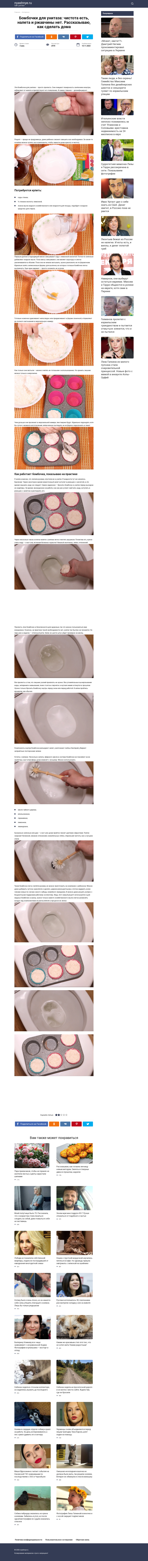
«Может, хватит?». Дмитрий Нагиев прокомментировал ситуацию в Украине (113, 45)
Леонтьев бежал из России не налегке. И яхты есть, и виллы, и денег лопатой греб (117, 244)
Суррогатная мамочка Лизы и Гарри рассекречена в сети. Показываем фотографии (117, 169)
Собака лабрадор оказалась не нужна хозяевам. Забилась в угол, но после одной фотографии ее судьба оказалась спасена (32, 1517)
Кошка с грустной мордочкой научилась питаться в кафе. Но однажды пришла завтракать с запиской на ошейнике (74, 1260)
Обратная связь (82, 1540)
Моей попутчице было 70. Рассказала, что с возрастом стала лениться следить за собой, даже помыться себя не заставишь (32, 1217)
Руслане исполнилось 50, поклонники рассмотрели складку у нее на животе (73, 1301)
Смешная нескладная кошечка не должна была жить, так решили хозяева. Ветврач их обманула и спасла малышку (74, 1474)
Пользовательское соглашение (59, 1540)
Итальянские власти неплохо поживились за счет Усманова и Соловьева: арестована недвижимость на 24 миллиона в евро (115, 126)
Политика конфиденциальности (28, 1540)
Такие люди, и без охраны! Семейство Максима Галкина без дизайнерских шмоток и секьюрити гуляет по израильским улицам (116, 86)
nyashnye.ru (23, 3)
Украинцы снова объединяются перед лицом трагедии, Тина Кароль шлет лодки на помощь (73, 1432)
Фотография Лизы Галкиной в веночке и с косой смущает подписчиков (74, 1514)
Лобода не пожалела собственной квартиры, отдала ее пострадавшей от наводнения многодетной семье (31, 1260)
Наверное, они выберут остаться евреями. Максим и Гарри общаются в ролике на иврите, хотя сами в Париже (117, 285)
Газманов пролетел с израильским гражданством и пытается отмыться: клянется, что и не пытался (116, 325)
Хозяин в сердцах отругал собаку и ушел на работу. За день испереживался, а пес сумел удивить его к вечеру (32, 1432)
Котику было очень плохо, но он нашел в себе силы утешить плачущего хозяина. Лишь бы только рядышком (32, 1303)
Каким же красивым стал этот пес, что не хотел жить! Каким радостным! (73, 1343)
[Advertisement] (54, 68)
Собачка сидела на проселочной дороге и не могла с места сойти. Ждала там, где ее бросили (74, 1389)
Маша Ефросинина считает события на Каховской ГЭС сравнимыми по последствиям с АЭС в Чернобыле (31, 1474)
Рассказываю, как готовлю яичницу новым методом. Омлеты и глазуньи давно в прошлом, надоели (72, 1169)
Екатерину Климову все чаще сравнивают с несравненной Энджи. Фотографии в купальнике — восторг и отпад (31, 1346)
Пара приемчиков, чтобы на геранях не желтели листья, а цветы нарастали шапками (31, 1174)
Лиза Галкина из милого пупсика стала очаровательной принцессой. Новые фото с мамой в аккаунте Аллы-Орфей (117, 369)
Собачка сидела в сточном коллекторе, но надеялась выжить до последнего (32, 1388)
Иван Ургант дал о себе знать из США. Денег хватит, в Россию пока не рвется (116, 206)
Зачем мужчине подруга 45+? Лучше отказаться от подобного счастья (72, 1214)
